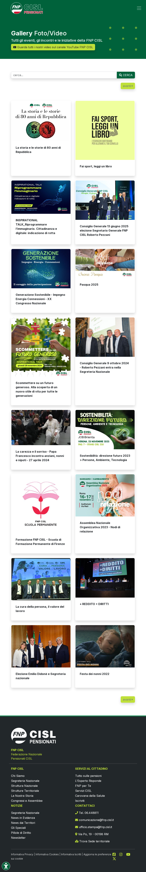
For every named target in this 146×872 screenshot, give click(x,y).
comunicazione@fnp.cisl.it (96, 820)
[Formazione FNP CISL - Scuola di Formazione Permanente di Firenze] (41, 503)
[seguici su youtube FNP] (129, 854)
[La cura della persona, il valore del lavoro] (41, 579)
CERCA (127, 75)
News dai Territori (23, 823)
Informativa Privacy (22, 854)
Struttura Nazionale (24, 786)
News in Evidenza (23, 818)
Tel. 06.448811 (88, 813)
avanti (127, 86)
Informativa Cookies (47, 854)
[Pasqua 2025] (105, 263)
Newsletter (18, 837)
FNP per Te (83, 786)
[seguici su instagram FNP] (122, 854)
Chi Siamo (18, 776)
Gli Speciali (18, 827)
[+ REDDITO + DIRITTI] (105, 577)
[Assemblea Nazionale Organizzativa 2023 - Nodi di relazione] (105, 495)
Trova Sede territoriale (94, 841)
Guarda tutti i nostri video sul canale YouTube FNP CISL (54, 47)
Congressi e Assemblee (27, 800)
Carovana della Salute (90, 795)
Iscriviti (79, 800)
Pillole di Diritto (21, 832)
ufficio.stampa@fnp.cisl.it (95, 827)
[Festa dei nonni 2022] (105, 646)
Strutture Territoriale (25, 791)
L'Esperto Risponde (88, 781)
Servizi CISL (83, 791)
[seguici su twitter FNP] (114, 858)
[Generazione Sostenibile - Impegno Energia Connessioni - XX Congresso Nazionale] (41, 268)
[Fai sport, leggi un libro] (105, 130)
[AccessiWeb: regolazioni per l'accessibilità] (6, 866)
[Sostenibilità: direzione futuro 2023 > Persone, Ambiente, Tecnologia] (105, 429)
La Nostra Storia (22, 795)
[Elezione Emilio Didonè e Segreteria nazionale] (41, 646)
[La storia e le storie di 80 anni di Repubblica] (41, 121)
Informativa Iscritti (71, 854)
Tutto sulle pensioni (88, 776)
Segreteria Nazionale (25, 781)
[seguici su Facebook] (116, 854)
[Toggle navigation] (139, 8)
